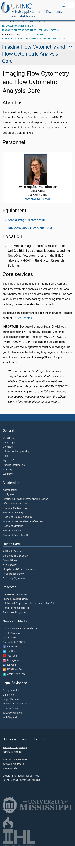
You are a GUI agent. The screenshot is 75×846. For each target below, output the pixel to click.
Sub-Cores (40, 34)
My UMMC (8, 460)
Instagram (12, 660)
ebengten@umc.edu (37, 198)
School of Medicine (13, 526)
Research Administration (16, 608)
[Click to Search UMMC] (64, 5)
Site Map (7, 469)
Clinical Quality (11, 560)
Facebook (12, 646)
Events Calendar (12, 633)
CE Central (8, 438)
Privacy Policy (10, 708)
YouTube (11, 655)
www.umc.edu (10, 768)
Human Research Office (15, 599)
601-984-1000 (32, 775)
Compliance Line (12, 690)
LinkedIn (11, 665)
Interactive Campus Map (16, 451)
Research (11, 22)
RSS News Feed (15, 669)
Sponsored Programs (14, 612)
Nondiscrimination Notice (16, 703)
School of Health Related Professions (23, 521)
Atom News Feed (16, 674)
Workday (8, 474)
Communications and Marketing (20, 628)
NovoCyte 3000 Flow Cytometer (30, 227)
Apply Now (9, 494)
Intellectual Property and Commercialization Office (30, 603)
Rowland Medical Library (16, 508)
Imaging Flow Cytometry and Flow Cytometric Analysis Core (34, 38)
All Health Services (13, 551)
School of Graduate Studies (17, 517)
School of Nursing (12, 530)
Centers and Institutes (33, 22)
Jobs (5, 456)
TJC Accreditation (12, 712)
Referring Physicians (14, 578)
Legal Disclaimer (12, 699)
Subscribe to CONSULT (15, 642)
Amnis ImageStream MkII (26, 220)
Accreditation (10, 490)
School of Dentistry (13, 512)
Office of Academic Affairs (17, 503)
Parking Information (14, 465)
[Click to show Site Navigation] (71, 5)
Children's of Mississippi (15, 556)
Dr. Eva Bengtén (22, 318)
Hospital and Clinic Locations (18, 569)
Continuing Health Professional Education (25, 499)
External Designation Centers (17, 26)
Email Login (9, 442)
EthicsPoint (9, 694)
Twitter (10, 651)
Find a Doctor (10, 564)
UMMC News (10, 637)
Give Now (8, 447)
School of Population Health (18, 535)
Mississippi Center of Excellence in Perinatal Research (39, 13)
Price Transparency (13, 573)
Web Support (10, 717)
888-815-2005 (34, 780)
